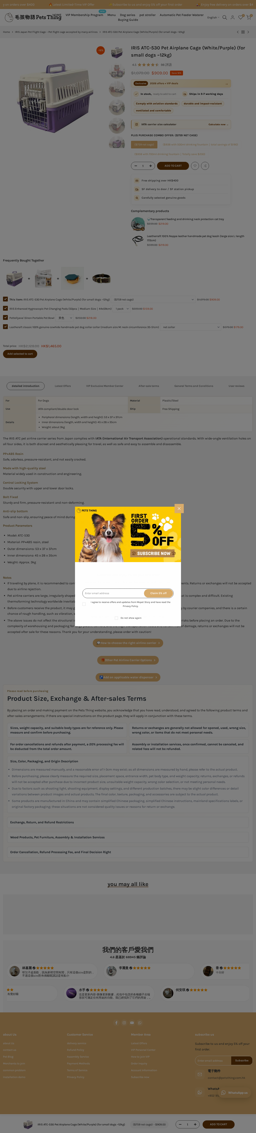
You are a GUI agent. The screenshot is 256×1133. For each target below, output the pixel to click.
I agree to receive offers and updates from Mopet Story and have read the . (130, 604)
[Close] (179, 508)
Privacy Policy (130, 606)
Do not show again (131, 618)
